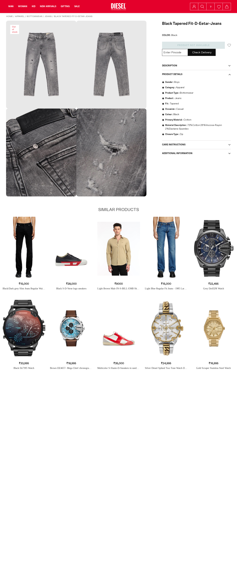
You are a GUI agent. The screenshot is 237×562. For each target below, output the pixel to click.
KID (33, 6)
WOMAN (22, 6)
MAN (11, 6)
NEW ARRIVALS (48, 6)
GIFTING (65, 6)
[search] (202, 6)
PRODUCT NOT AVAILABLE (193, 45)
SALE (77, 6)
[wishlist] (219, 6)
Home (9, 16)
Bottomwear (34, 16)
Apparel (19, 16)
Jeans (48, 16)
